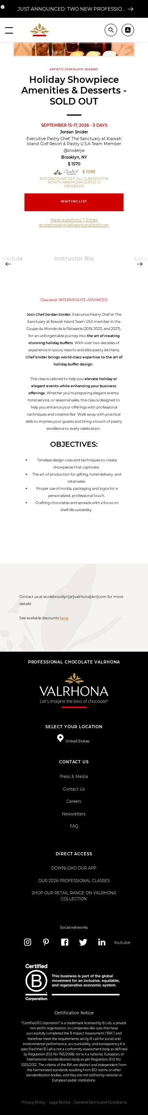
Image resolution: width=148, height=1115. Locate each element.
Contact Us (74, 789)
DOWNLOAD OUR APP (73, 868)
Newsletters (74, 814)
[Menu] (9, 30)
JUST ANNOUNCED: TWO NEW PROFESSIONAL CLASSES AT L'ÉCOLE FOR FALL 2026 (71, 9)
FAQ (74, 826)
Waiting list (74, 201)
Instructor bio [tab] (74, 258)
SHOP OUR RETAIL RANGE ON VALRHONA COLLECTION (74, 895)
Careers (73, 801)
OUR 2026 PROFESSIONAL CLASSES (74, 880)
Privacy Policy (33, 1102)
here (64, 618)
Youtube (120, 942)
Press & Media (74, 776)
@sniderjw (74, 150)
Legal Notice (59, 1102)
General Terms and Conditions (100, 1102)
